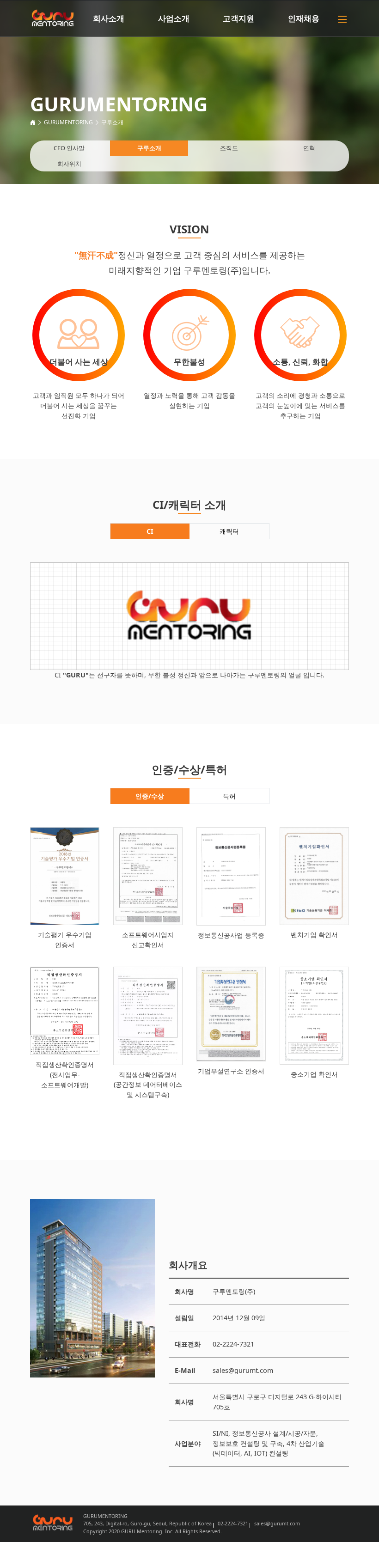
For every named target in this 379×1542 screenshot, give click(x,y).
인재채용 (303, 18)
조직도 (229, 148)
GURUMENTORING (68, 122)
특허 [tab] (229, 796)
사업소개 (174, 18)
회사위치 (69, 163)
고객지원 (238, 18)
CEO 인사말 (69, 148)
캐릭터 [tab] (229, 531)
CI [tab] (150, 531)
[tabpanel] (189, 621)
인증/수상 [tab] (149, 796)
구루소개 (112, 122)
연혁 (309, 148)
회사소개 (108, 18)
